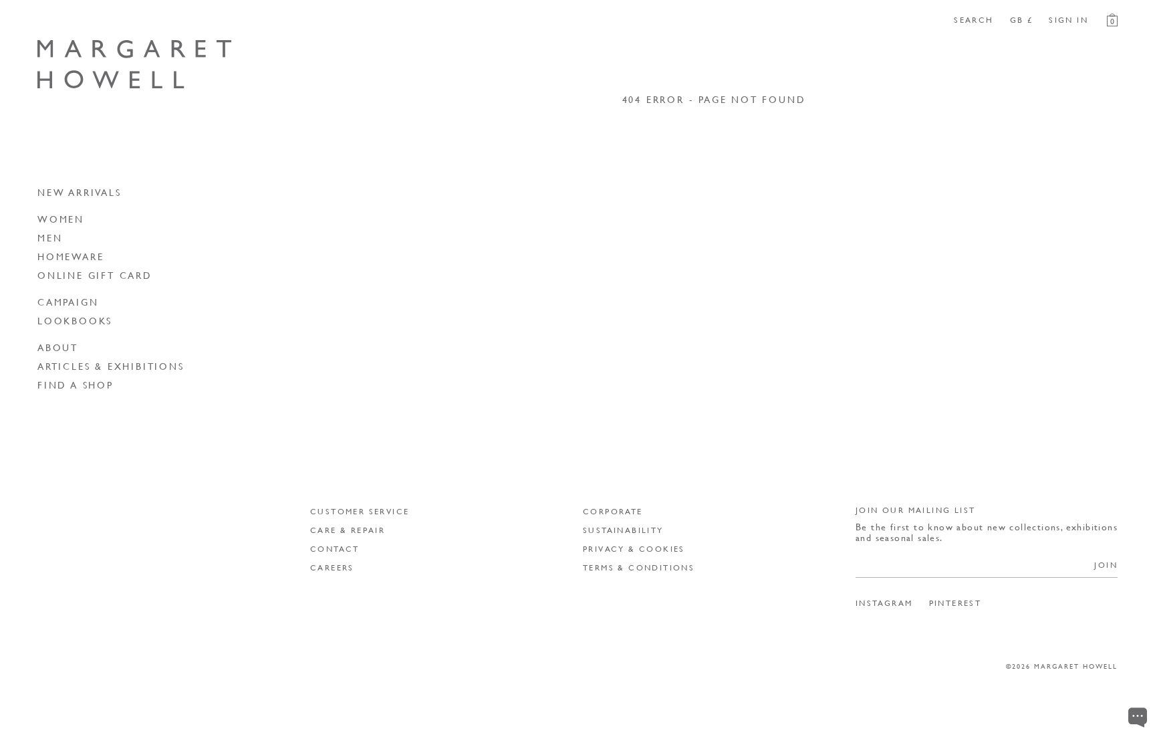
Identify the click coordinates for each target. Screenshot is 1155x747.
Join (1106, 565)
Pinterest (955, 603)
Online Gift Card (94, 275)
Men (49, 237)
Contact (335, 549)
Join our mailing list (915, 510)
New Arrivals (79, 192)
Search (973, 20)
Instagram (884, 603)
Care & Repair (347, 530)
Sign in (1068, 20)
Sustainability (623, 530)
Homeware (70, 256)
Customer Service (359, 511)
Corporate (613, 511)
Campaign (67, 302)
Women (60, 218)
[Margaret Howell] (134, 64)
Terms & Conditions (638, 567)
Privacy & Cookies (634, 549)
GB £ (1021, 20)
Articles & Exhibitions (110, 366)
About (57, 347)
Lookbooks (74, 320)
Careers (332, 567)
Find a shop (75, 384)
